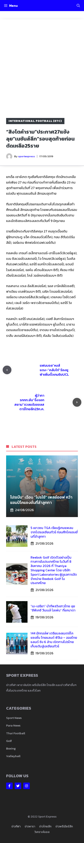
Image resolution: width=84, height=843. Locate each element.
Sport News (14, 717)
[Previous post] (7, 370)
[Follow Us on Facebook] (9, 786)
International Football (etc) (35, 121)
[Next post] (77, 402)
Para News (13, 725)
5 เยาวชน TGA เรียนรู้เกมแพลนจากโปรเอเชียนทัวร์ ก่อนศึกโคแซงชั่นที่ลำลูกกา (54, 532)
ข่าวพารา (30, 826)
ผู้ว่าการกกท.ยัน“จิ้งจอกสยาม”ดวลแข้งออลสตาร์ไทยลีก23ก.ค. (29, 402)
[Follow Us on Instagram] (26, 786)
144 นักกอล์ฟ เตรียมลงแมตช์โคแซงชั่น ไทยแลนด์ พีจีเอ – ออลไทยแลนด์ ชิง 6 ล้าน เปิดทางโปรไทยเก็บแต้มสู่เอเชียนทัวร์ (54, 639)
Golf (9, 740)
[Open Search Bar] (78, 5)
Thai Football (15, 733)
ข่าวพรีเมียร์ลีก (64, 826)
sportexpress (26, 156)
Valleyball (13, 756)
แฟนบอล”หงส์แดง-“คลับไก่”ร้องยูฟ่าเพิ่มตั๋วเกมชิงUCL (54, 370)
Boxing (11, 748)
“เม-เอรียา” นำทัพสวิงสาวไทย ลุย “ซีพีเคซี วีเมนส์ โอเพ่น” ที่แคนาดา (53, 608)
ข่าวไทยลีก (45, 826)
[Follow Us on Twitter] (18, 786)
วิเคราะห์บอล (42, 832)
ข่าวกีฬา (16, 826)
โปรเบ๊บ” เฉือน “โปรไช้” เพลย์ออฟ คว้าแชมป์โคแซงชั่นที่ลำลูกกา (41, 500)
